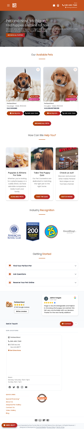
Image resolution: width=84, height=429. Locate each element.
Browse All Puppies (15, 35)
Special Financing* (13, 399)
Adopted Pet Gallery (13, 405)
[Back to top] (76, 324)
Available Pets (17, 197)
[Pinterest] (18, 387)
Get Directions (15, 350)
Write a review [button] (21, 311)
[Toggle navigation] (8, 5)
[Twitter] (13, 387)
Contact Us (10, 407)
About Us (9, 402)
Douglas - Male (53, 106)
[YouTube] (26, 387)
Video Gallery (11, 410)
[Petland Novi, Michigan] (14, 5)
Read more (42, 31)
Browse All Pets (42, 123)
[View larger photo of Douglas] (75, 69)
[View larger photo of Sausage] (38, 69)
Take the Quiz (42, 197)
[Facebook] (9, 387)
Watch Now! (67, 197)
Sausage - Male (16, 106)
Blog (7, 413)
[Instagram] (22, 387)
